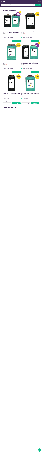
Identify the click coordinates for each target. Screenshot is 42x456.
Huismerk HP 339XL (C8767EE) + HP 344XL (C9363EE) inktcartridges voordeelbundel (29, 63)
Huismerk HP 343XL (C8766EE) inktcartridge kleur (11, 63)
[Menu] (2, 2)
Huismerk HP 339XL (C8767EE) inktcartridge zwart (11, 94)
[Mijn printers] (40, 2)
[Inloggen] (38, 2)
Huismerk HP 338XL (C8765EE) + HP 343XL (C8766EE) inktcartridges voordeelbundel (11, 32)
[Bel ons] (36, 2)
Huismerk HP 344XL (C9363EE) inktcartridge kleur (30, 94)
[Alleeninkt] (6, 1)
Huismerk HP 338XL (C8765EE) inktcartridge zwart (30, 32)
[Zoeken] (33, 5)
